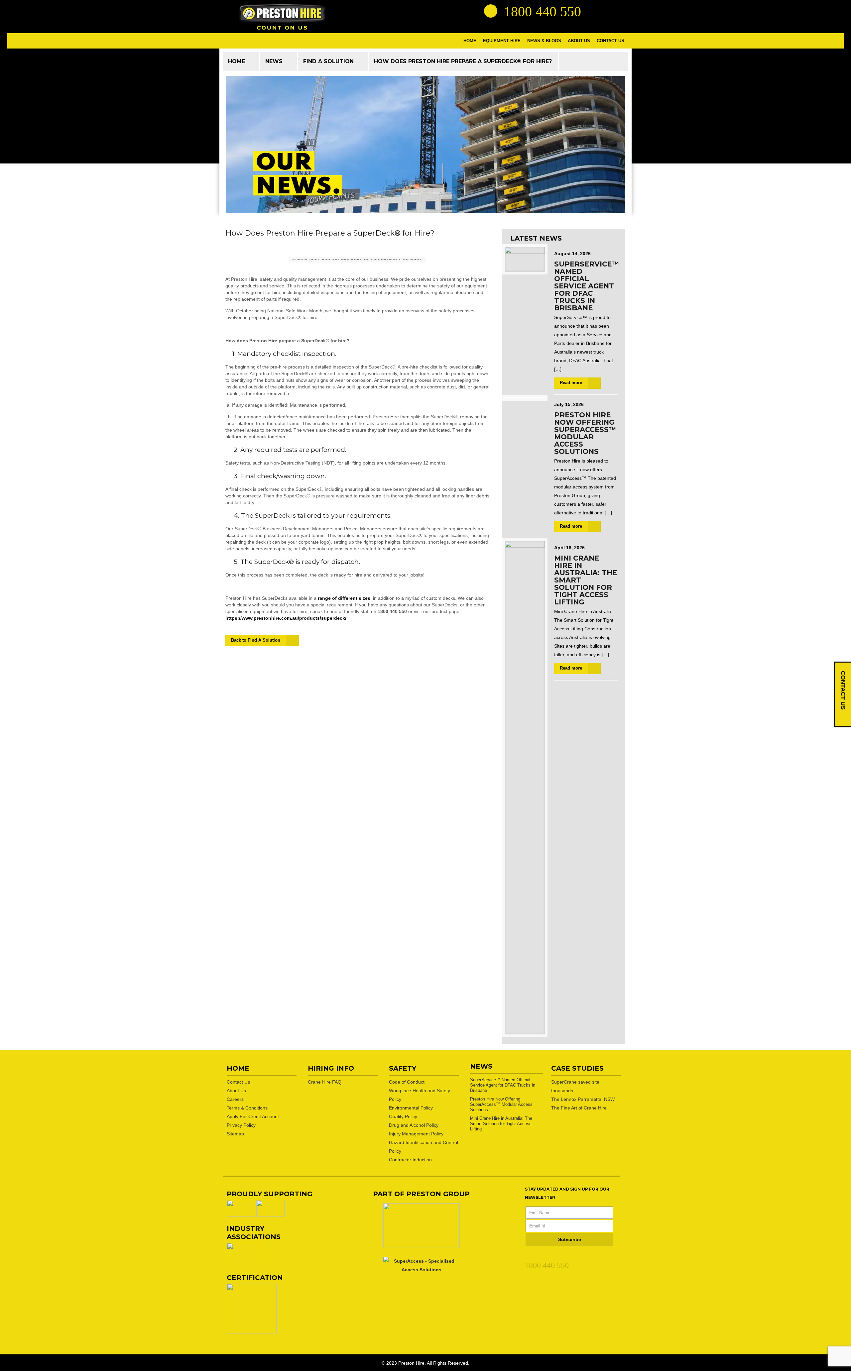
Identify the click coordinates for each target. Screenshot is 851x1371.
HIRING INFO (331, 1068)
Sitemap (235, 1133)
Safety (402, 1068)
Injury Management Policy (416, 1133)
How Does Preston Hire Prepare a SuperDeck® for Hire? (463, 61)
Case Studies (577, 1068)
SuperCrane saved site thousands (575, 1086)
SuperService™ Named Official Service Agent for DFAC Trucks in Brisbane (586, 286)
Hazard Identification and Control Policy (423, 1147)
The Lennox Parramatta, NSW (583, 1099)
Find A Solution (328, 61)
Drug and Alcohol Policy (413, 1125)
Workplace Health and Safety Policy (419, 1095)
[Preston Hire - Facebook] (605, 10)
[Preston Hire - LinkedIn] (593, 10)
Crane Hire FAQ (324, 1082)
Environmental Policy (411, 1107)
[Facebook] (540, 1255)
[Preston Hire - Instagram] (617, 10)
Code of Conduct (407, 1082)
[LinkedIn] (528, 1255)
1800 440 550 (547, 1265)
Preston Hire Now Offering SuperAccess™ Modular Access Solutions (585, 433)
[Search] (490, 11)
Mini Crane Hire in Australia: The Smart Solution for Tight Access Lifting (501, 1123)
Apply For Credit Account (253, 1116)
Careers (235, 1099)
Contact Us (238, 1082)
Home (236, 61)
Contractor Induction (410, 1159)
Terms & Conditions (247, 1107)
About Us (236, 1090)
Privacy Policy (241, 1125)
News (274, 61)
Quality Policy (403, 1116)
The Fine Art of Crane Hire (579, 1107)
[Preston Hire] (282, 16)
